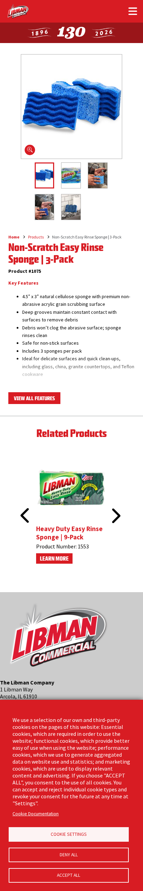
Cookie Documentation (35, 814)
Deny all (69, 855)
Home (13, 236)
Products (36, 236)
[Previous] (22, 507)
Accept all (68, 875)
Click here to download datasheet (47, 387)
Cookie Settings (69, 834)
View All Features (34, 398)
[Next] (115, 516)
